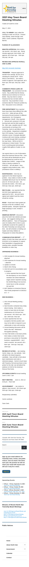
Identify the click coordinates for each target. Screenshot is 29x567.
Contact (9, 557)
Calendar (9, 553)
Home (8, 540)
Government (10, 549)
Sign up (6, 471)
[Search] (24, 447)
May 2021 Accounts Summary (11, 68)
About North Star (12, 545)
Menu (24, 8)
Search (4, 445)
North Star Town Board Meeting (12, 485)
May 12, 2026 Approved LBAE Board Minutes (15, 517)
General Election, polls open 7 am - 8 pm (14, 491)
